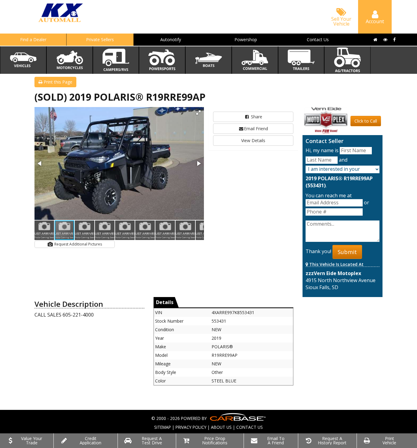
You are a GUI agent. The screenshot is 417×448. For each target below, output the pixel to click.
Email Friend (256, 128)
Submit (347, 252)
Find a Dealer (33, 39)
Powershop (245, 39)
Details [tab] (164, 302)
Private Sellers (100, 39)
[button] (198, 112)
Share (256, 117)
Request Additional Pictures (77, 244)
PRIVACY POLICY (191, 427)
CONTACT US (249, 427)
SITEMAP (162, 427)
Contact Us (318, 39)
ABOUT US (221, 427)
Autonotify (170, 39)
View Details (253, 140)
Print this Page (57, 82)
